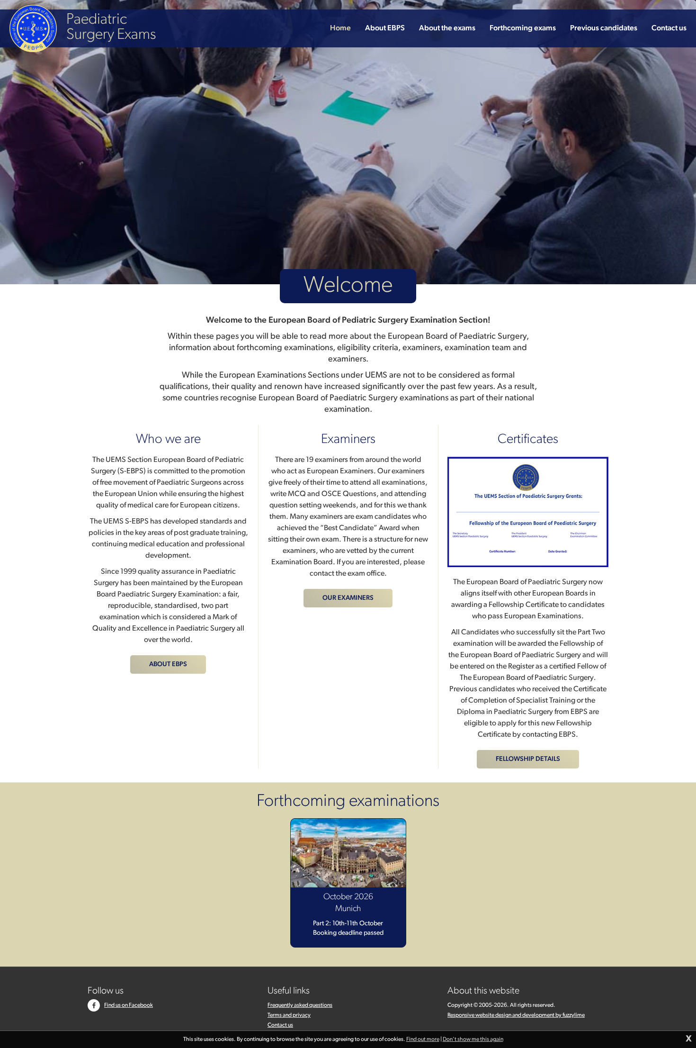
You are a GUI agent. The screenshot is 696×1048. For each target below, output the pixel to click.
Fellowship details (528, 759)
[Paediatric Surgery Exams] (33, 28)
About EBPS (168, 664)
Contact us (280, 1025)
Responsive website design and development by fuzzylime (516, 1015)
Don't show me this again (473, 1039)
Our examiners (348, 598)
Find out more (422, 1039)
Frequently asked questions (300, 1005)
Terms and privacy (289, 1015)
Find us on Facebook (128, 1005)
